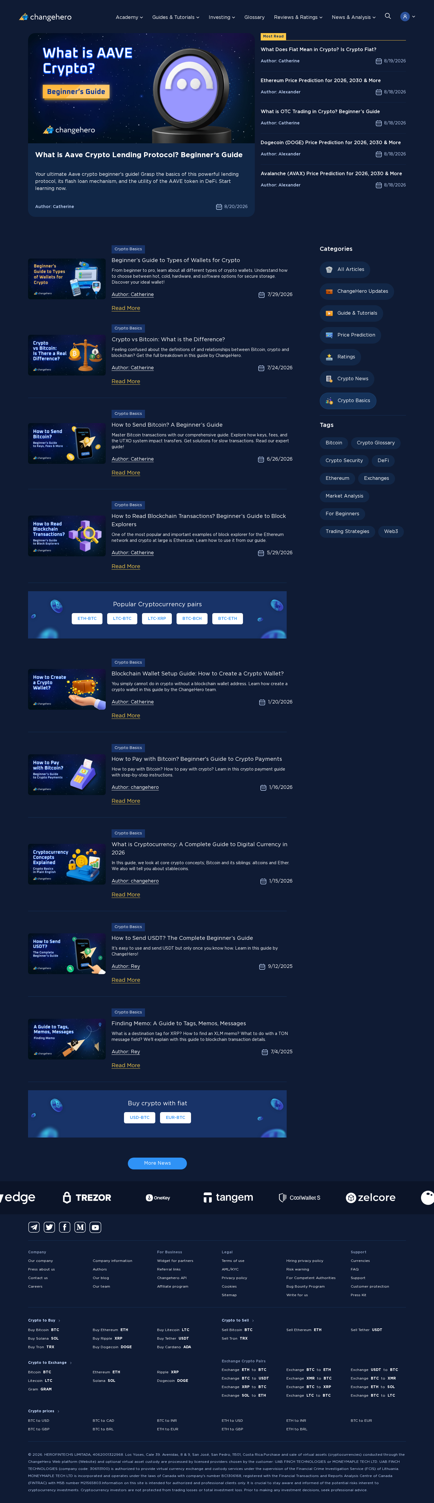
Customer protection (370, 1286)
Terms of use (233, 1260)
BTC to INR (167, 1420)
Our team (101, 1286)
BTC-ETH (227, 618)
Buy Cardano (174, 1347)
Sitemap (229, 1295)
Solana (104, 1380)
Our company (40, 1260)
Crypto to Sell (235, 1320)
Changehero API (172, 1278)
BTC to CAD (103, 1420)
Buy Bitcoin (43, 1330)
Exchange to (244, 1370)
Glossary (254, 17)
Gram (40, 1389)
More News (157, 1163)
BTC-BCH (192, 618)
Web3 (391, 531)
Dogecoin (172, 1380)
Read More (126, 308)
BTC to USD (38, 1420)
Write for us (297, 1295)
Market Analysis (344, 496)
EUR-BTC (175, 1117)
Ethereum (337, 478)
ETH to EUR (167, 1429)
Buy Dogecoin (112, 1347)
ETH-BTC (87, 618)
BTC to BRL (103, 1429)
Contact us (38, 1278)
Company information (112, 1260)
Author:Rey (126, 966)
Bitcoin (334, 443)
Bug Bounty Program (305, 1286)
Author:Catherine (133, 295)
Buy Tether (173, 1338)
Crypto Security (344, 461)
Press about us (41, 1269)
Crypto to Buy (41, 1320)
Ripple (168, 1372)
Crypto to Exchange (47, 1362)
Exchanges (376, 478)
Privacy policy (234, 1278)
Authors (100, 1269)
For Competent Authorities (311, 1278)
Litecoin (40, 1380)
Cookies (229, 1286)
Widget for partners (175, 1260)
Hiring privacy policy (304, 1260)
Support (358, 1278)
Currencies (360, 1260)
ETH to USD (232, 1420)
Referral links (169, 1269)
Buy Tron (41, 1347)
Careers (35, 1286)
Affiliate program (172, 1286)
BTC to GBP (39, 1429)
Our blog (101, 1278)
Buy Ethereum (110, 1330)
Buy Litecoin (173, 1330)
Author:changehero (135, 787)
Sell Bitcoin (237, 1330)
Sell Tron (235, 1338)
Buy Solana (43, 1338)
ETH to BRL (296, 1429)
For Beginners (342, 514)
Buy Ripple (107, 1338)
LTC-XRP (157, 618)
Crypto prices (41, 1411)
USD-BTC (139, 1117)
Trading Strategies (347, 531)
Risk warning (297, 1269)
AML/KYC (230, 1269)
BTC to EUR (361, 1420)
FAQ (355, 1269)
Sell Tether (366, 1330)
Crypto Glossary (376, 443)
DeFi (383, 461)
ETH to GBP (232, 1429)
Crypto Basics (128, 249)
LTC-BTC (122, 618)
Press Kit (358, 1295)
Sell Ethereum (304, 1330)
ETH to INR (296, 1420)
